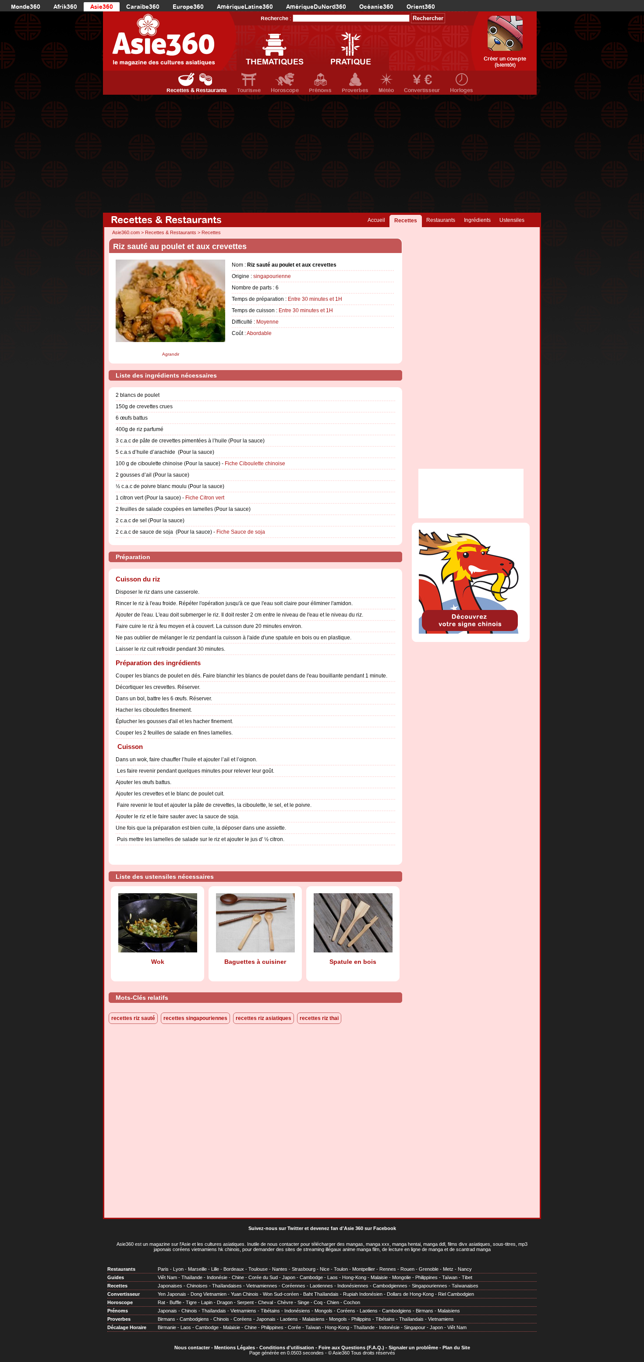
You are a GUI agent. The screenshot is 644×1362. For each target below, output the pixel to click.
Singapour (414, 1327)
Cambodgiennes (390, 1285)
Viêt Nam (167, 1277)
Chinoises (197, 1285)
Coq (318, 1302)
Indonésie (217, 1277)
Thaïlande (191, 1277)
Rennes (387, 1269)
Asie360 (101, 7)
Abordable (259, 333)
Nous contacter (192, 1347)
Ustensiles (511, 220)
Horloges (461, 90)
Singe (303, 1302)
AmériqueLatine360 (245, 7)
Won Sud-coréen (281, 1294)
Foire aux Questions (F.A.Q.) (351, 1347)
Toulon (341, 1269)
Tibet (467, 1277)
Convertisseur (422, 90)
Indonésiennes (352, 1285)
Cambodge (311, 1277)
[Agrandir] (170, 349)
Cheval (265, 1302)
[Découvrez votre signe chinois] (471, 632)
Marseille (197, 1269)
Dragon (225, 1302)
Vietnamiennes (261, 1285)
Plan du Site (456, 1347)
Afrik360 (65, 7)
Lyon (178, 1269)
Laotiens (369, 1310)
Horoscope (285, 90)
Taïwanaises (465, 1285)
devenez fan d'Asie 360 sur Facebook (353, 1228)
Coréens (346, 1310)
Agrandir (170, 354)
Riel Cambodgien (456, 1294)
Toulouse (258, 1269)
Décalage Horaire (126, 1327)
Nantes (279, 1269)
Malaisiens (449, 1310)
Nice (324, 1269)
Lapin (206, 1302)
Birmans (424, 1310)
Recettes (405, 220)
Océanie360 (376, 7)
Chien (333, 1302)
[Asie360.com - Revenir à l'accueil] (170, 41)
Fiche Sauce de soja (240, 532)
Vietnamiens (243, 1310)
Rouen (407, 1269)
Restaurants (440, 220)
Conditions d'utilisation (286, 1347)
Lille (215, 1269)
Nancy (465, 1269)
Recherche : (276, 18)
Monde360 (25, 7)
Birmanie (167, 1327)
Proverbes (355, 90)
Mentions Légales (234, 1347)
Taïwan (449, 1277)
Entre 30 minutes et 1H (315, 299)
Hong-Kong (354, 1277)
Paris (163, 1269)
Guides (115, 1277)
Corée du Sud (263, 1277)
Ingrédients (477, 220)
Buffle (175, 1302)
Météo (386, 90)
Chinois (189, 1310)
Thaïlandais (214, 1310)
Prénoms (320, 90)
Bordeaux (233, 1269)
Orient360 (421, 7)
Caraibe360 (142, 7)
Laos (332, 1277)
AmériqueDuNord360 (316, 7)
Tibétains (270, 1310)
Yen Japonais (172, 1294)
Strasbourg (303, 1269)
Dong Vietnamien (208, 1294)
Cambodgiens (396, 1310)
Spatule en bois (352, 961)
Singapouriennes (429, 1285)
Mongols (324, 1310)
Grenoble (429, 1269)
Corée (294, 1327)
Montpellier (363, 1269)
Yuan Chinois (244, 1294)
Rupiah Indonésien (362, 1294)
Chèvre (285, 1302)
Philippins (361, 1319)
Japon (288, 1277)
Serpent (245, 1302)
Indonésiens (297, 1310)
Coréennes (293, 1285)
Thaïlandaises (227, 1285)
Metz (448, 1269)
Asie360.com (126, 232)
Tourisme (249, 90)
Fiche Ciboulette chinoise (255, 463)
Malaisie (379, 1277)
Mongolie (401, 1277)
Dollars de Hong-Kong (410, 1294)
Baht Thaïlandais (321, 1294)
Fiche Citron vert (204, 498)
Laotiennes (321, 1285)
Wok (157, 961)
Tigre (191, 1302)
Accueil (376, 220)
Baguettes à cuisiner (255, 961)
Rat (161, 1302)
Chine (238, 1277)
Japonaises (170, 1285)
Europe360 (188, 7)
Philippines (426, 1277)
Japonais (167, 1310)
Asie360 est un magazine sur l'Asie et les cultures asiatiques (180, 1244)
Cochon (351, 1302)
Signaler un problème (413, 1347)
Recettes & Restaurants (196, 90)
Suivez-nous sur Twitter (275, 1228)
